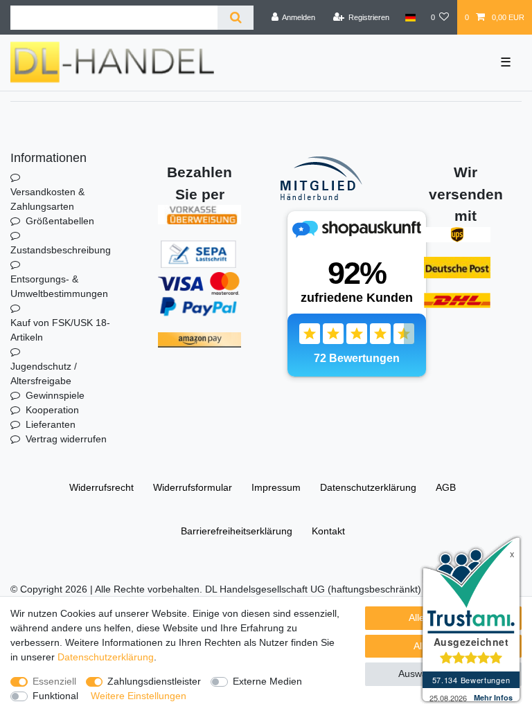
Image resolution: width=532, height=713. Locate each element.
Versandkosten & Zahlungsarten (47, 199)
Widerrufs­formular (192, 487)
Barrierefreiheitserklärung (236, 530)
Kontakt (328, 530)
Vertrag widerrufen (66, 438)
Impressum (276, 487)
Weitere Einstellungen (138, 695)
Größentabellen (60, 220)
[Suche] (235, 18)
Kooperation (52, 409)
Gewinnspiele (55, 395)
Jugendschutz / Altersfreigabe (43, 373)
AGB (446, 487)
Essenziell (54, 681)
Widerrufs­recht (101, 487)
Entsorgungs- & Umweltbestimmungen (59, 286)
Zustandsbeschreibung (60, 249)
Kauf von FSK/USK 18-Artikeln (60, 330)
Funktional (55, 695)
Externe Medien (267, 681)
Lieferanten (51, 424)
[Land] (410, 17)
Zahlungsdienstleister (154, 681)
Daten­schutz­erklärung (368, 487)
